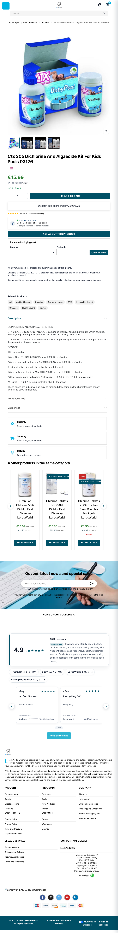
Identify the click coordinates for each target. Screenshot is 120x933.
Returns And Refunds (14, 857)
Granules (13, 308)
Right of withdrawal (13, 829)
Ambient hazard (23, 302)
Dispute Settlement (13, 834)
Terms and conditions (14, 861)
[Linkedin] (75, 897)
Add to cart (70, 196)
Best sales (46, 794)
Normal (43, 308)
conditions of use (57, 588)
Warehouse (47, 824)
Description (14, 318)
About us (83, 794)
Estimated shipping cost (90, 813)
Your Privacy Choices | (89, 923)
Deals (44, 799)
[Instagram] (51, 897)
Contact (45, 819)
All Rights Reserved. (24, 923)
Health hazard (28, 308)
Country (14, 247)
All (10, 302)
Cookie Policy (11, 819)
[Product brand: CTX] (11, 168)
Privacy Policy (11, 824)
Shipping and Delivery (14, 852)
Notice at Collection (103, 923)
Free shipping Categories (90, 808)
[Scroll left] (10, 506)
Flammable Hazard (84, 302)
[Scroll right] (104, 506)
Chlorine (39, 302)
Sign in (8, 799)
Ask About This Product (59, 233)
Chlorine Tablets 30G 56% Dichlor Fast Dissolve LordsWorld (57, 509)
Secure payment (12, 847)
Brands (45, 808)
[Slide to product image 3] (41, 143)
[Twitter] (59, 897)
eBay (21, 691)
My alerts (9, 808)
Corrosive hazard (55, 302)
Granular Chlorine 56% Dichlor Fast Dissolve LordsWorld (25, 509)
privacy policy (85, 588)
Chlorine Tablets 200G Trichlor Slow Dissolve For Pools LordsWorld (89, 509)
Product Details (16, 398)
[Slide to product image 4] (54, 143)
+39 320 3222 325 (88, 868)
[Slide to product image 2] (27, 143)
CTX (70, 302)
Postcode (61, 247)
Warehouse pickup (87, 818)
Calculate (98, 252)
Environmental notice (88, 804)
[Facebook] (43, 897)
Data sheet (14, 407)
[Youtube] (67, 897)
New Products (48, 804)
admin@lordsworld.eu (89, 871)
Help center (84, 799)
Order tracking (11, 794)
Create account (12, 804)
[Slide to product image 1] (14, 143)
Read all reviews (59, 735)
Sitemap (45, 829)
